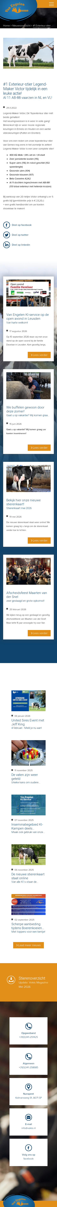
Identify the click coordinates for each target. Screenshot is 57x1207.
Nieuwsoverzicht (21, 25)
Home (6, 25)
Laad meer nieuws (29, 945)
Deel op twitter (20, 235)
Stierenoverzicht (33, 982)
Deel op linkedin (21, 245)
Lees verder (40, 355)
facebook (28, 1156)
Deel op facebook (22, 225)
